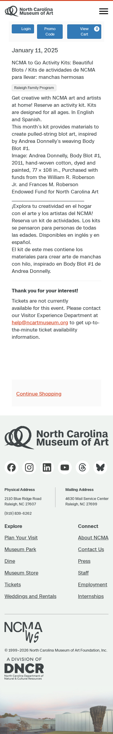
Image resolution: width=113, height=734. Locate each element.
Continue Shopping (38, 394)
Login (26, 28)
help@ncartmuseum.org (40, 322)
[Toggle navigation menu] (103, 11)
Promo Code (49, 31)
